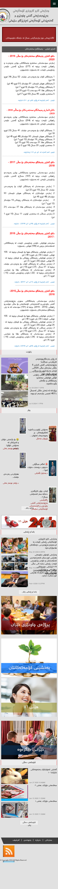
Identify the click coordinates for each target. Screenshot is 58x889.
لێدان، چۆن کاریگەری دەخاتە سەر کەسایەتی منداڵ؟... (39, 494)
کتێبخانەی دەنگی (29, 762)
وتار (29, 410)
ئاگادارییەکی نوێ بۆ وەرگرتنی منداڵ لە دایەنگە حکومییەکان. (30, 38)
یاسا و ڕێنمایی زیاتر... (29, 592)
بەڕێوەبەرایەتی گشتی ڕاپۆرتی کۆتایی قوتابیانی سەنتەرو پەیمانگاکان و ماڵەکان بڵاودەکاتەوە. (45, 379)
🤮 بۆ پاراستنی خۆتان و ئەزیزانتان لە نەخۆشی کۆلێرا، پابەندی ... (10, 444)
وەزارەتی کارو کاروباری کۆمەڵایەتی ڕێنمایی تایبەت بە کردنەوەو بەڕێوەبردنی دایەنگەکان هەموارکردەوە (43, 544)
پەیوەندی (27, 840)
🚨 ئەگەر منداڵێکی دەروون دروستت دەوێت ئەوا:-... (38, 467)
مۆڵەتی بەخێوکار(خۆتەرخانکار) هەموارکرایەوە (45, 572)
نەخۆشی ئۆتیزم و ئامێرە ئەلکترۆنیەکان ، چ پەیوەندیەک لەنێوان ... (38, 432)
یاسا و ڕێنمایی (29, 531)
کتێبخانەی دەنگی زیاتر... (29, 824)
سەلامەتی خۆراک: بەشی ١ (46, 801)
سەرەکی (48, 840)
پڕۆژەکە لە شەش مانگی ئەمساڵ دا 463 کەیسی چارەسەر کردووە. (43, 392)
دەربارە (38, 840)
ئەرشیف (16, 840)
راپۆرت (29, 351)
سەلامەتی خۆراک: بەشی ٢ (46, 785)
